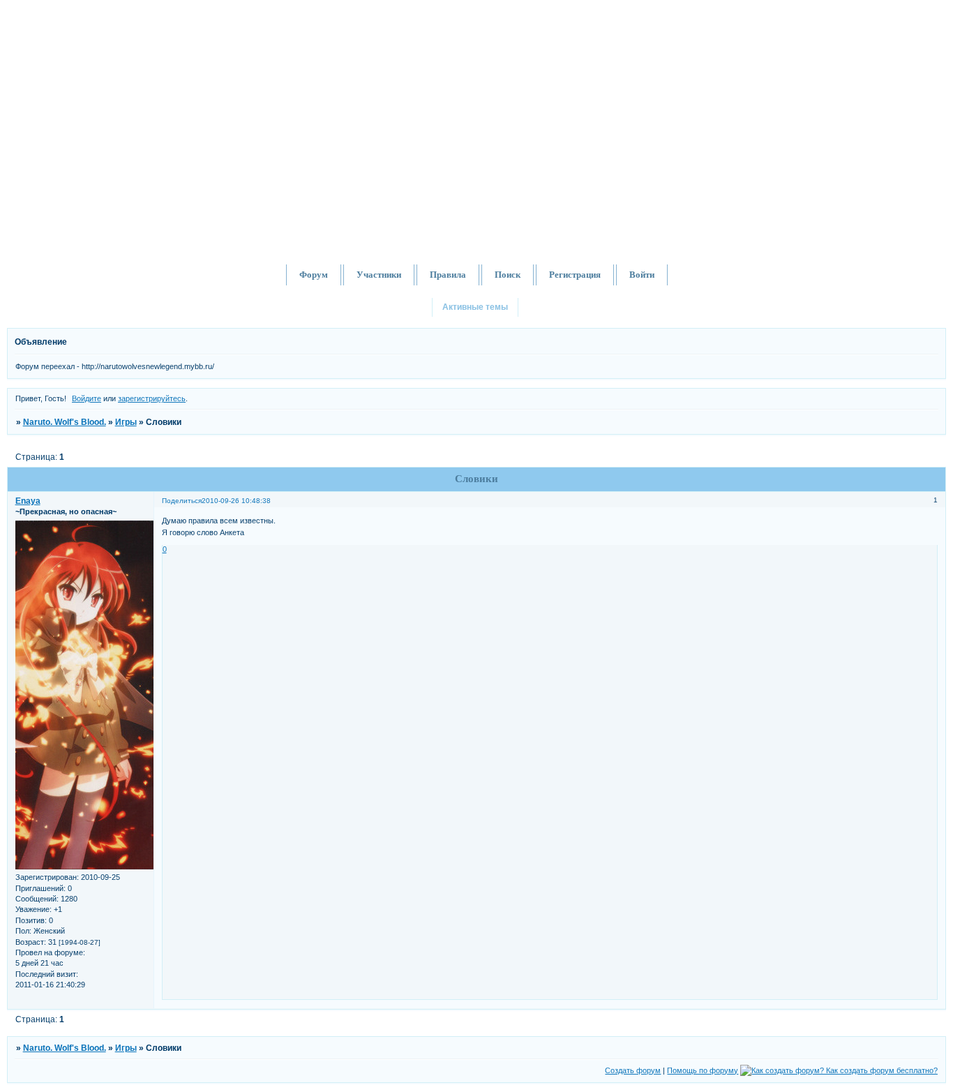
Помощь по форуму (702, 1070)
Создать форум (633, 1070)
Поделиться (182, 500)
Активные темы (475, 307)
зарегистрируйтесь (152, 398)
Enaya (27, 501)
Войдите (86, 398)
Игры (126, 422)
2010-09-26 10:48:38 (236, 500)
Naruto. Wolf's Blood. (64, 422)
